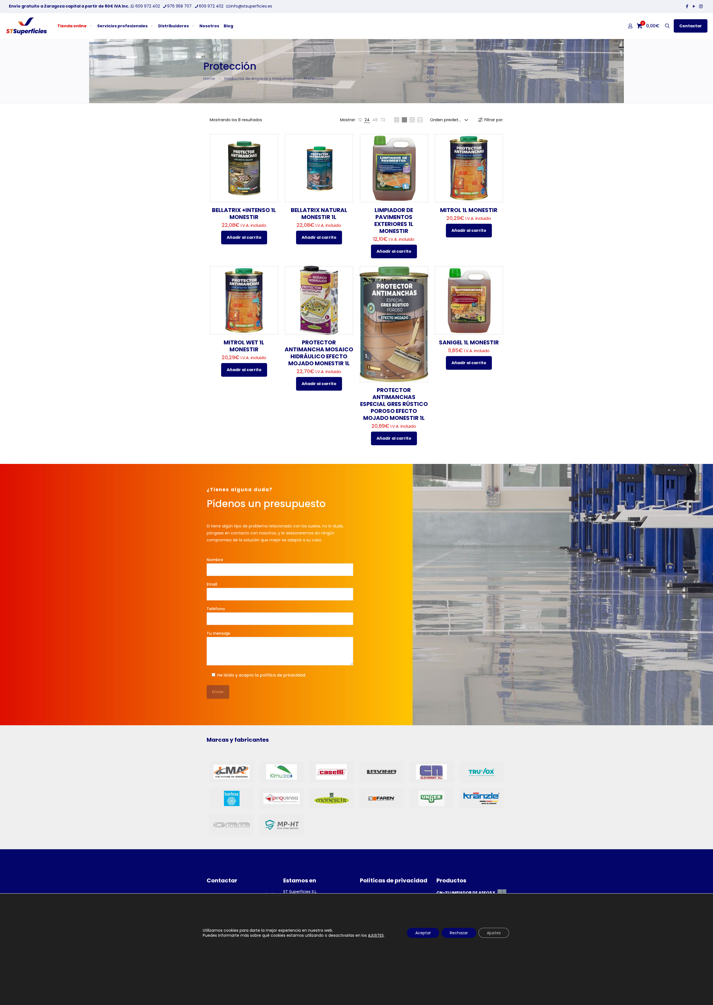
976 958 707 (179, 6)
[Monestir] (332, 798)
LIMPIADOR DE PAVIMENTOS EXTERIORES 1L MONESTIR (393, 220)
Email (212, 584)
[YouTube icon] (694, 6)
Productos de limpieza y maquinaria (259, 78)
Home (209, 78)
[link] (360, 119)
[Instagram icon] (701, 6)
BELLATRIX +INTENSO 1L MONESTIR (244, 213)
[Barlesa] (232, 798)
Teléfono (216, 609)
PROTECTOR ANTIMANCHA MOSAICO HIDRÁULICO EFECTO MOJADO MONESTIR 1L (319, 353)
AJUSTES (376, 935)
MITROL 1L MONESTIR (468, 210)
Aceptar (423, 933)
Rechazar (459, 933)
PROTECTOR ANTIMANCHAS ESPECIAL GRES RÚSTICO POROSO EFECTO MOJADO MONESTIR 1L (394, 404)
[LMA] (232, 772)
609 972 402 (147, 6)
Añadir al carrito (244, 237)
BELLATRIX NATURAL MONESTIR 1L (319, 213)
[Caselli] (332, 772)
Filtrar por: (493, 120)
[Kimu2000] (281, 772)
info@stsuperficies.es (251, 6)
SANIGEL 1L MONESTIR (469, 342)
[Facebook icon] (687, 6)
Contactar (690, 26)
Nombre (215, 560)
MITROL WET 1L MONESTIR (244, 346)
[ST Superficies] (26, 26)
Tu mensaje (218, 633)
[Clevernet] (431, 772)
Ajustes (494, 933)
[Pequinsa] (281, 798)
